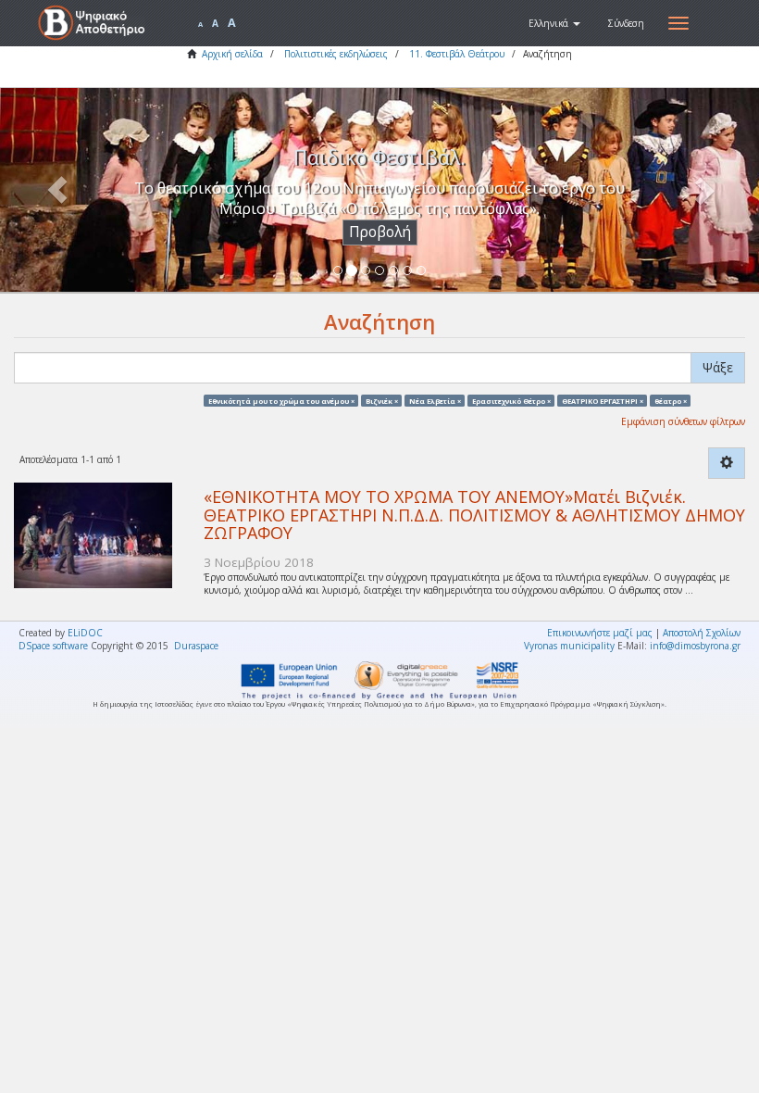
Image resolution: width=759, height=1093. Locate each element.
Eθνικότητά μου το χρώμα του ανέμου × (281, 400)
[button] (554, 23)
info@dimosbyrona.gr (695, 645)
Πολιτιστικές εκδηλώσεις (336, 53)
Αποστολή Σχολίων (701, 632)
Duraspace (196, 645)
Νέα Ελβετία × (435, 400)
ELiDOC (85, 632)
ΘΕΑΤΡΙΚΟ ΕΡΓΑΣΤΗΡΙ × (602, 400)
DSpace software (53, 645)
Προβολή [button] (380, 232)
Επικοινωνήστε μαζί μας (600, 632)
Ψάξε (718, 367)
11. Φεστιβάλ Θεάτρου (456, 53)
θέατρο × (670, 400)
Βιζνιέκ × (382, 400)
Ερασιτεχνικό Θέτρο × (511, 400)
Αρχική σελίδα (232, 53)
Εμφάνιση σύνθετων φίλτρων (683, 421)
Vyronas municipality (569, 645)
